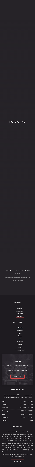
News (20, 344)
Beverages (20, 327)
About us (17, 461)
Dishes (20, 336)
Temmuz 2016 (20, 317)
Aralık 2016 (19, 311)
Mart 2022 (20, 308)
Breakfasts (20, 330)
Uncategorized (19, 350)
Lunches (20, 341)
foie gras (14, 280)
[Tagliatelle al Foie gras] (17, 255)
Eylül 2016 (20, 314)
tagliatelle (20, 280)
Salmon (20, 347)
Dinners (20, 333)
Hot (20, 339)
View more (17, 376)
